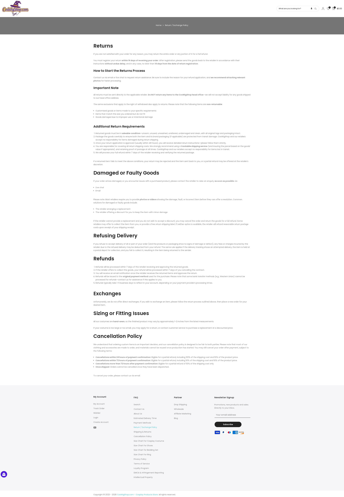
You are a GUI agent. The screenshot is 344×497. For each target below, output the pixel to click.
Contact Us (139, 409)
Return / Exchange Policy (145, 427)
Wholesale (179, 409)
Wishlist (96, 413)
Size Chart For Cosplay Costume (149, 441)
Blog (176, 418)
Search (137, 404)
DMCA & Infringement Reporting (149, 472)
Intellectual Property (143, 477)
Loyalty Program (141, 468)
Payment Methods (142, 422)
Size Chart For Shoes (143, 445)
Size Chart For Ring (142, 454)
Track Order (99, 408)
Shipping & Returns (142, 431)
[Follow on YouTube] (94, 427)
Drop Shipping (180, 404)
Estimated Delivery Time (145, 418)
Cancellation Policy (143, 436)
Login (95, 417)
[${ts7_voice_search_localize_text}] (311, 8)
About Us (138, 413)
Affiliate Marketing (182, 413)
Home (159, 25)
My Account (99, 404)
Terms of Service (142, 463)
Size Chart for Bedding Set (146, 450)
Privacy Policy (140, 459)
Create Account (101, 422)
